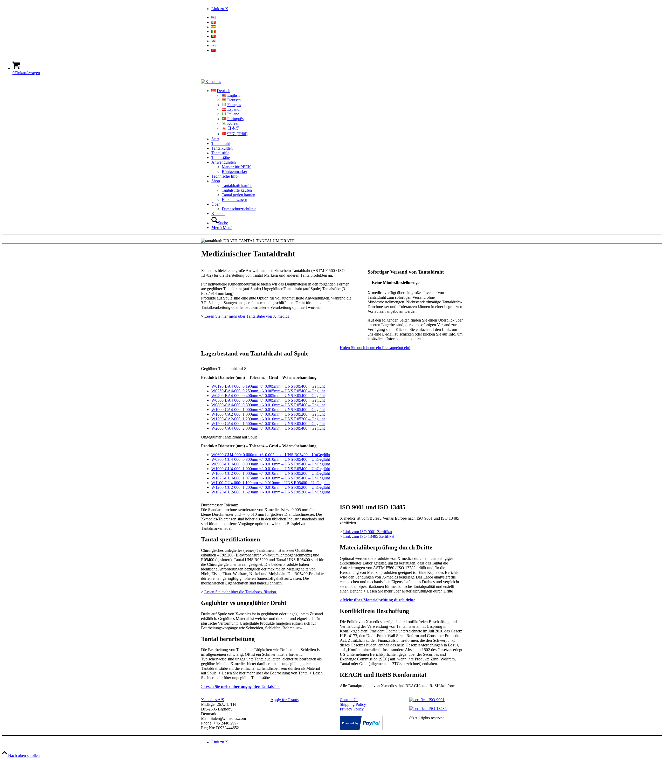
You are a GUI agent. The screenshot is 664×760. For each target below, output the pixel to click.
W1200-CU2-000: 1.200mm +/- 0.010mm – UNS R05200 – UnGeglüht (270, 487)
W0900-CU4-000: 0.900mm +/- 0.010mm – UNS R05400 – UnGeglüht (270, 464)
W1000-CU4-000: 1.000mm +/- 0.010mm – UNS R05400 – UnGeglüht (270, 468)
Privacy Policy (352, 709)
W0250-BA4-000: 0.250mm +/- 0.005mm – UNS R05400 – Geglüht (268, 391)
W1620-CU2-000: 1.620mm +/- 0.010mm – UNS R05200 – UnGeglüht (270, 492)
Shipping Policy (353, 704)
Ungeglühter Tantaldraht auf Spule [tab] (229, 437)
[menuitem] (337, 17)
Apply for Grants (285, 700)
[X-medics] (211, 81)
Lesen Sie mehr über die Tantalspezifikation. (240, 592)
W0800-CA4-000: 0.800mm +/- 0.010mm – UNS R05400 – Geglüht (268, 405)
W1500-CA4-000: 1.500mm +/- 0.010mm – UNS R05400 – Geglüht (268, 423)
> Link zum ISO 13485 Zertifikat (367, 536)
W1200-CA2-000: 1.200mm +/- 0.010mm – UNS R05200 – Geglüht (268, 419)
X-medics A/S (212, 700)
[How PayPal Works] (361, 729)
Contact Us (349, 700)
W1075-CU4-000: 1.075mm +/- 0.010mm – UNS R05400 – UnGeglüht (270, 478)
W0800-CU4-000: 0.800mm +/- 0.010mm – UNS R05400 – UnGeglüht (270, 459)
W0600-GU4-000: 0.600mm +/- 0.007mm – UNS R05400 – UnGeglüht (270, 454)
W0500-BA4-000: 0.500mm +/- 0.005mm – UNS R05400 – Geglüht (268, 400)
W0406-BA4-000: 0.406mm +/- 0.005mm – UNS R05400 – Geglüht (268, 395)
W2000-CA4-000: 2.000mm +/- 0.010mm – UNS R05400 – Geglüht (268, 428)
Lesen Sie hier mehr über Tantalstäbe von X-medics (246, 316)
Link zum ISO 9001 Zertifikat (367, 531)
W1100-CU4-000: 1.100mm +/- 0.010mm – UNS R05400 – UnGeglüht (270, 482)
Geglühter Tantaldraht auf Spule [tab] (227, 368)
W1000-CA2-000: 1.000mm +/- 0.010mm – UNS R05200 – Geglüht (268, 414)
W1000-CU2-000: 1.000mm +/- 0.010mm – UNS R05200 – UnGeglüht (270, 473)
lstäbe (240, 686)
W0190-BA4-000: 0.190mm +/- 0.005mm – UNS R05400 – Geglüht (268, 386)
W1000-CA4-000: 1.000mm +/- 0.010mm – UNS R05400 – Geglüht (268, 409)
